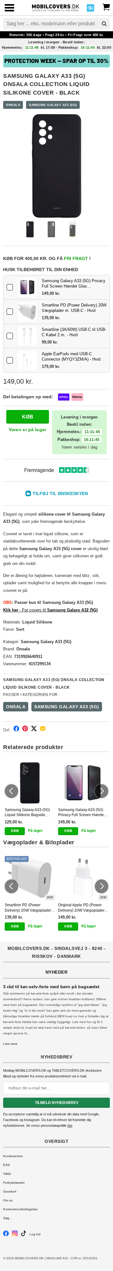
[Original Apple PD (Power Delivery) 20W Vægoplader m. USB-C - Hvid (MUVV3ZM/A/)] (83, 878)
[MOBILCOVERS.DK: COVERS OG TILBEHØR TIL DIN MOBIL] (55, 7)
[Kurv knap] (106, 6)
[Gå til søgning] (104, 23)
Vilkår (7, 1173)
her (69, 1125)
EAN (6, 1165)
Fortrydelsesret (13, 1182)
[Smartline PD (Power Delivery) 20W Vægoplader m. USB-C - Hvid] (27, 311)
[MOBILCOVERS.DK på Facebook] (6, 1235)
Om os (8, 1200)
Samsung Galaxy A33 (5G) (53, 105)
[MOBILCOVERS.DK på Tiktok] (23, 1235)
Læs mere (10, 1043)
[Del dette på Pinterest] (25, 730)
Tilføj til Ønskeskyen (60, 493)
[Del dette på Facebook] (16, 730)
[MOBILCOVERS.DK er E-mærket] (90, 10)
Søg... (7, 1218)
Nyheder (57, 972)
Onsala (13, 105)
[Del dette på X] (34, 730)
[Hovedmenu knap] (9, 8)
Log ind (35, 1234)
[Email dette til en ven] (43, 730)
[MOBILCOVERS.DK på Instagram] (15, 1235)
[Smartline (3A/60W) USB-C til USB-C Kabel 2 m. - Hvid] (27, 335)
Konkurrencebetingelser (20, 1209)
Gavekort (9, 1191)
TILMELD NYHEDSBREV (56, 1102)
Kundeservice (13, 1156)
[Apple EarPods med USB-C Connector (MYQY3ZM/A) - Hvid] (27, 360)
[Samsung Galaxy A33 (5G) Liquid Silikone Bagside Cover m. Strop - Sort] (30, 783)
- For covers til (50, 610)
